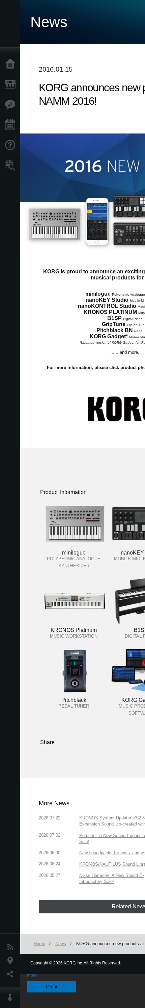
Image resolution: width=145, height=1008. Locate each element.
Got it (51, 986)
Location (12, 960)
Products (12, 84)
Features (12, 105)
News (12, 947)
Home (12, 64)
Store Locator (12, 165)
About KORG (12, 998)
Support (12, 145)
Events (12, 125)
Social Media (12, 974)
